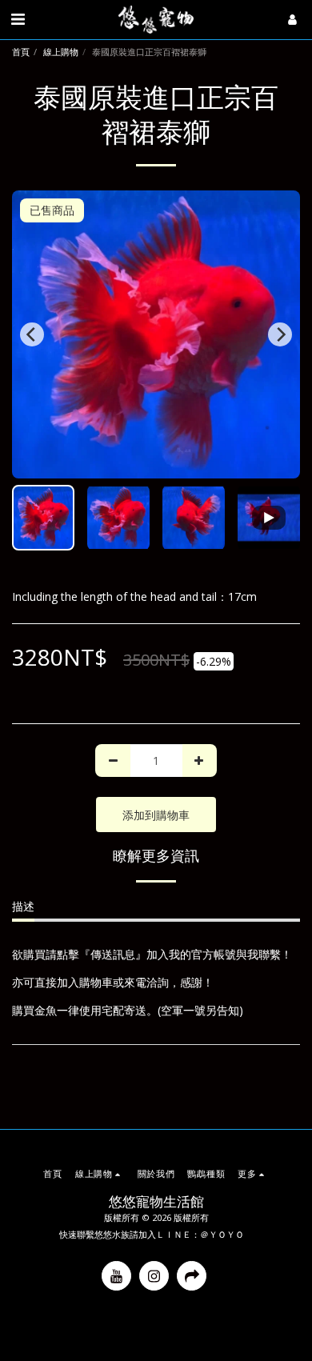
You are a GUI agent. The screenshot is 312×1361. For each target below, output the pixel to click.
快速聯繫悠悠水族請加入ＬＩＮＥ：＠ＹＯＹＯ (151, 1234)
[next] (280, 334)
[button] (17, 18)
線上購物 (60, 52)
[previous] (32, 334)
